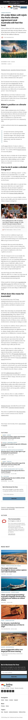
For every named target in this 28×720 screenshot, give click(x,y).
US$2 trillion (5, 115)
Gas (2, 711)
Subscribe (23, 7)
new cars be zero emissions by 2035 (10, 276)
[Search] (4, 7)
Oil (2, 476)
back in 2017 (15, 83)
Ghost (17, 717)
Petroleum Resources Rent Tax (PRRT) (13, 469)
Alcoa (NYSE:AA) (10, 647)
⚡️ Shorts (3, 435)
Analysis (3, 450)
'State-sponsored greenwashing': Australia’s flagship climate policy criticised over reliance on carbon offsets (13, 597)
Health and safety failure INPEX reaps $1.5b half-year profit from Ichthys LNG (13, 463)
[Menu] (2, 7)
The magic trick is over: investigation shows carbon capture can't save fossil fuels (14, 570)
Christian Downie (5, 70)
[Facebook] (10, 521)
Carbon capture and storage (13, 565)
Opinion (3, 565)
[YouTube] (17, 521)
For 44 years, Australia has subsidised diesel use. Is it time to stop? (12, 625)
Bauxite (3, 647)
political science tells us (12, 373)
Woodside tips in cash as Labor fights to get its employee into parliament (13, 452)
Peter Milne (4, 439)
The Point (3, 574)
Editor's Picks (22, 711)
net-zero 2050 (12, 509)
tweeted (15, 75)
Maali (21, 717)
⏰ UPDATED (4, 442)
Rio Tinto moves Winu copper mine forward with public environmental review (13, 437)
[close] (26, 2)
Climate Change (4, 509)
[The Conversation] (2, 37)
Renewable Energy (12, 442)
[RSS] (13, 691)
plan (6, 146)
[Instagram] (19, 521)
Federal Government (19, 507)
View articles (11, 534)
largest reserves (21, 149)
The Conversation (9, 37)
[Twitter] (9, 521)
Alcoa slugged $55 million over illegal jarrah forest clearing (12, 650)
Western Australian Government (14, 450)
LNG (2, 469)
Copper (9, 435)
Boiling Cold (6, 717)
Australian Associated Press (8, 653)
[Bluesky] (14, 521)
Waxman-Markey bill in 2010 (16, 193)
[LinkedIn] (12, 521)
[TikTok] (15, 521)
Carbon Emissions (6, 12)
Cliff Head (6, 476)
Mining (2, 620)
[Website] (20, 521)
